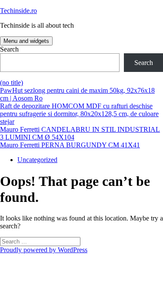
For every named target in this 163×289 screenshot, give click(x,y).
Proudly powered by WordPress (43, 249)
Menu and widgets (26, 41)
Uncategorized (37, 159)
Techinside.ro (18, 10)
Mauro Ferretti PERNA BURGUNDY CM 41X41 (70, 145)
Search (9, 49)
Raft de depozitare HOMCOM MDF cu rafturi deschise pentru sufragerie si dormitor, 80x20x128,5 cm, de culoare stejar (79, 113)
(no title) (11, 82)
